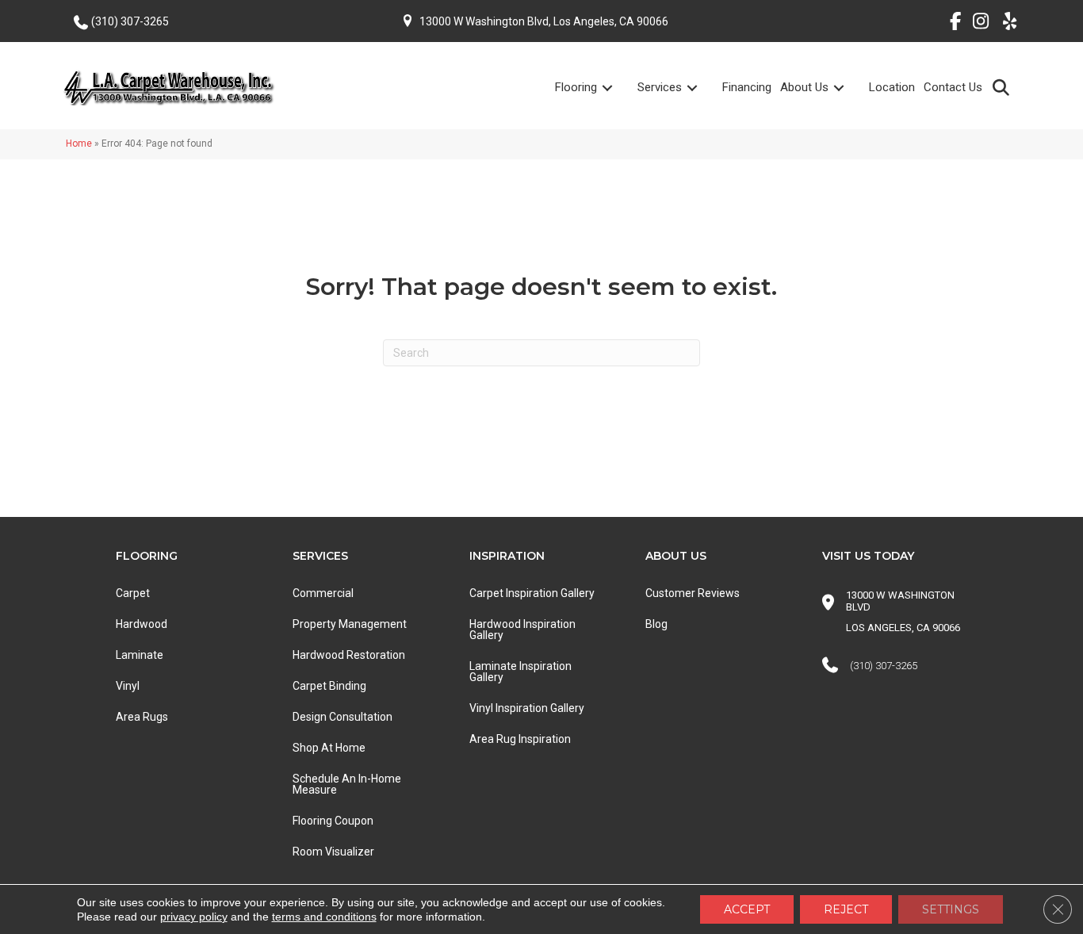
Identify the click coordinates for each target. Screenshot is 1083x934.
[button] (1004, 87)
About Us (804, 87)
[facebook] (949, 23)
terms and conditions (324, 916)
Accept (747, 909)
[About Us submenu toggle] (848, 87)
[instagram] (977, 23)
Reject (846, 909)
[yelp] (1004, 23)
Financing (746, 87)
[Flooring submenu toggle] (617, 87)
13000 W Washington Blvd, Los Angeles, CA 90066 (543, 21)
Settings (950, 909)
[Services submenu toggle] (702, 87)
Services (659, 87)
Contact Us (953, 87)
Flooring (576, 87)
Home (79, 143)
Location (892, 87)
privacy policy (194, 916)
